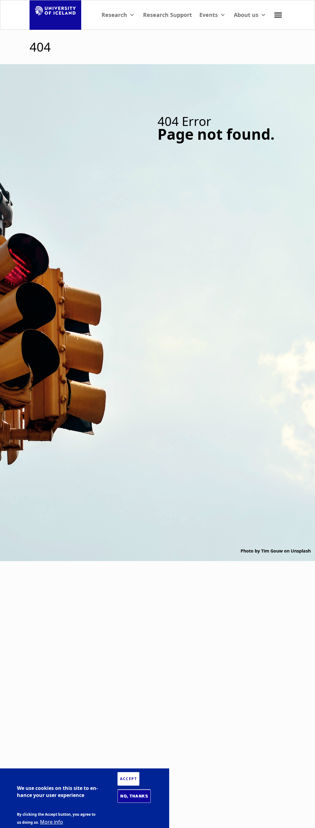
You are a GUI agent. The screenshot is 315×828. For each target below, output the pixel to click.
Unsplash (301, 551)
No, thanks (134, 796)
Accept (128, 778)
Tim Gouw (272, 551)
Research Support (167, 14)
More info (51, 821)
